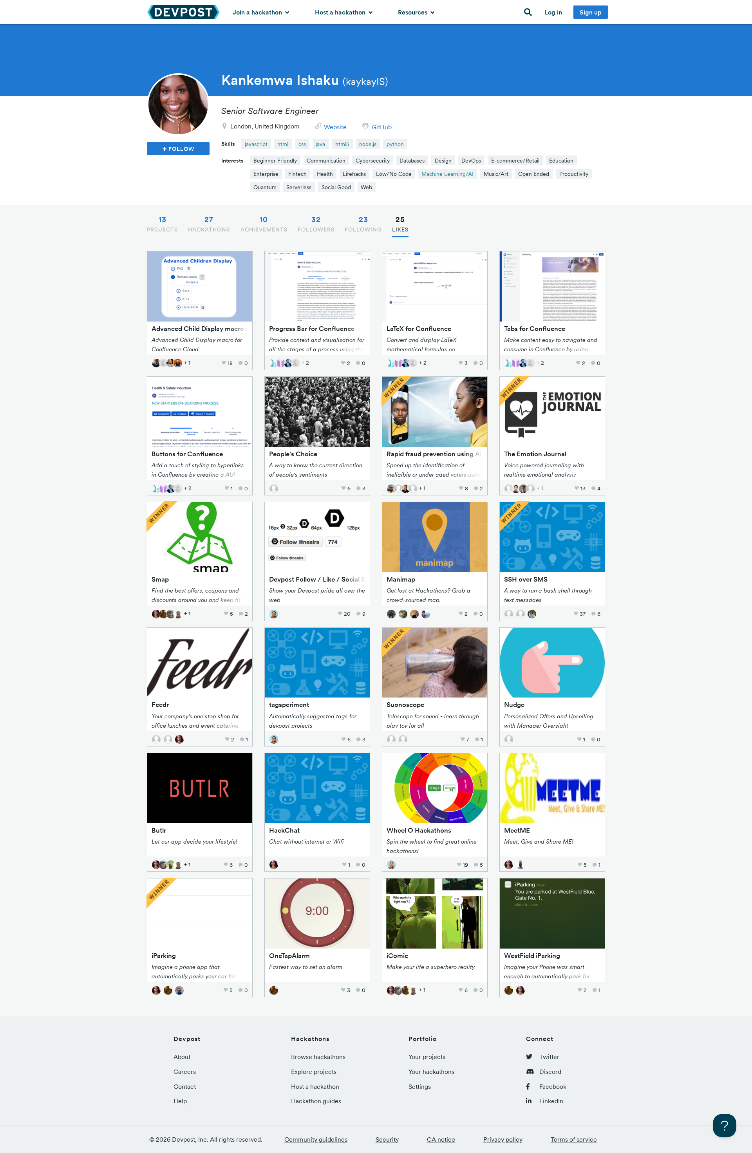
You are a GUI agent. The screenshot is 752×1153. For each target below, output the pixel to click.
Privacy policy (502, 1139)
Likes (400, 224)
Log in (553, 12)
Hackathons (209, 224)
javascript (256, 144)
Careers (185, 1071)
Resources (413, 12)
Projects (162, 224)
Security (387, 1139)
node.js (367, 144)
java (320, 144)
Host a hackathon (341, 12)
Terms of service (574, 1139)
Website (335, 127)
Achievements (263, 224)
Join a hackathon (258, 12)
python (395, 144)
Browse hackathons (318, 1057)
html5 (342, 144)
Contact (185, 1086)
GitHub (382, 127)
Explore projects (313, 1071)
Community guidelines (315, 1139)
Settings (420, 1086)
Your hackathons (431, 1071)
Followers (316, 224)
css (302, 144)
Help (180, 1101)
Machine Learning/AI (447, 173)
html (282, 144)
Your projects (427, 1057)
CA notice (441, 1139)
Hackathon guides (316, 1101)
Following (363, 224)
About (182, 1057)
